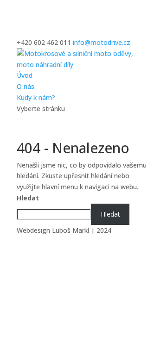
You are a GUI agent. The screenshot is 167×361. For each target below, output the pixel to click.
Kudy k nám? (36, 97)
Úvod (24, 75)
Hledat (28, 197)
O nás (25, 86)
